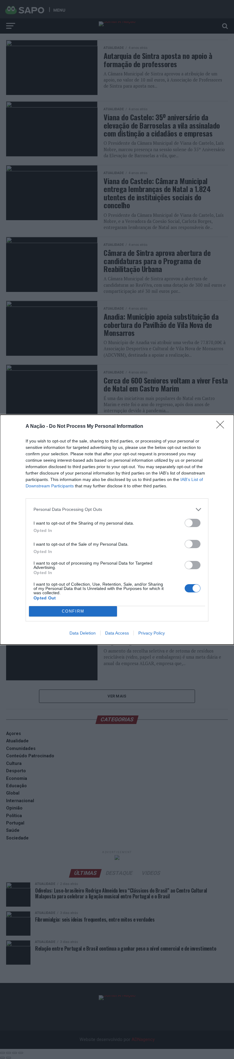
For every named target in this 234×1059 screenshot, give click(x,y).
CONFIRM (73, 611)
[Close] (222, 426)
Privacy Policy (151, 633)
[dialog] (117, 530)
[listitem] (117, 509)
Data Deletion (82, 633)
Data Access (117, 633)
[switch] (192, 523)
